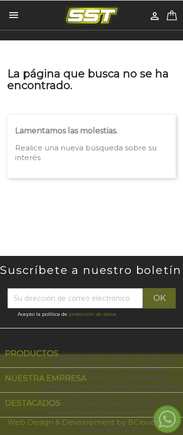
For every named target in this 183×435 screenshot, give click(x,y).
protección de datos (92, 314)
